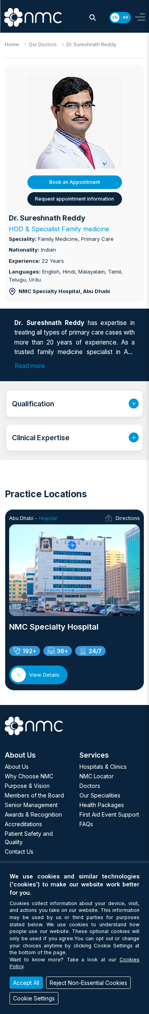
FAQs (86, 824)
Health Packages (101, 804)
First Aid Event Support (109, 814)
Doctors (89, 785)
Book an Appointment (74, 182)
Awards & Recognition (33, 814)
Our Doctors (43, 44)
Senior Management (31, 804)
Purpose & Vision (27, 785)
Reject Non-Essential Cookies (88, 982)
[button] (92, 18)
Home (12, 44)
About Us (17, 766)
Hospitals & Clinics (103, 766)
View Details (44, 674)
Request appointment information (74, 199)
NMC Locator (96, 776)
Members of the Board (34, 795)
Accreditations (23, 824)
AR (125, 17)
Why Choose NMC (29, 776)
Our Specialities (99, 795)
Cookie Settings (34, 998)
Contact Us (19, 851)
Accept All (26, 982)
